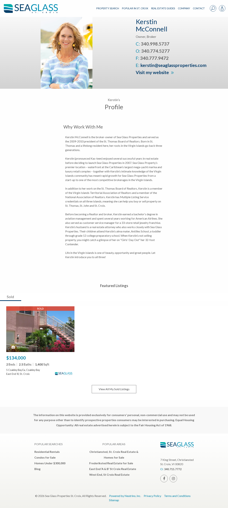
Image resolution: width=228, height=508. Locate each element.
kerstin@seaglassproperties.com (173, 65)
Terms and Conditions (177, 495)
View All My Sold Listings (114, 389)
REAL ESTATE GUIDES (163, 8)
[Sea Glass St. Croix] (33, 5)
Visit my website (153, 72)
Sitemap (114, 500)
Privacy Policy (152, 495)
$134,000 (16, 357)
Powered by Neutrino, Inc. (125, 495)
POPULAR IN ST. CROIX (135, 8)
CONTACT (199, 8)
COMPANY (184, 8)
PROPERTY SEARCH (107, 8)
